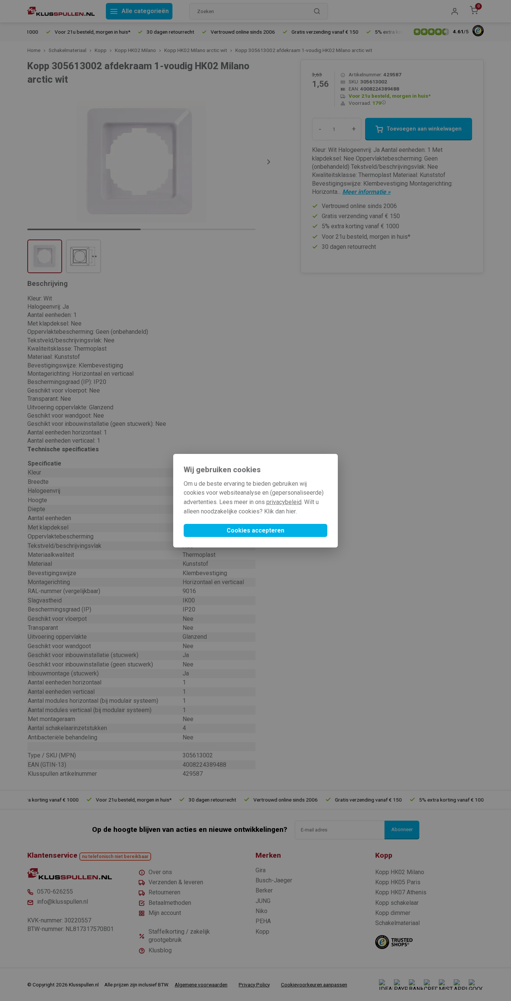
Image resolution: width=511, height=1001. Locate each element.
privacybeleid (284, 502)
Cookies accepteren (255, 530)
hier (291, 511)
